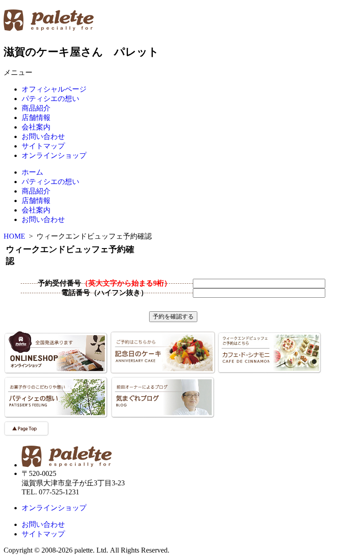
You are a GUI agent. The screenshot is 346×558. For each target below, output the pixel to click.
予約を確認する (173, 316)
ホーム (32, 172)
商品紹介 (36, 108)
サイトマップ (43, 146)
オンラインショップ (54, 155)
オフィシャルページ (54, 89)
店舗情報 (36, 117)
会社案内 (36, 127)
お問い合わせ (43, 136)
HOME (14, 236)
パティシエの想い (50, 98)
